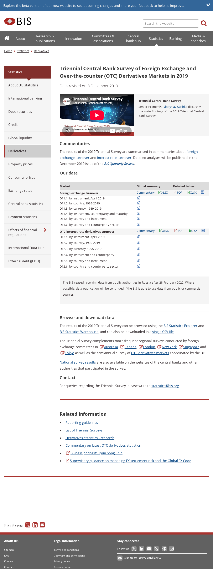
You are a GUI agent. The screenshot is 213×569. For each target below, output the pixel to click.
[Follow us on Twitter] (134, 549)
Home (8, 51)
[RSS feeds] (157, 549)
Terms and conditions (66, 550)
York (169, 347)
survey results (78, 362)
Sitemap (9, 550)
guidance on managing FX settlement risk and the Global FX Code (130, 460)
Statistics (23, 51)
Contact (8, 561)
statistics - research (90, 438)
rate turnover (114, 157)
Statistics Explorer (180, 325)
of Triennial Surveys (84, 430)
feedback (146, 5)
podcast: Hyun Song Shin (97, 453)
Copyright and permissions (69, 555)
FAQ (6, 555)
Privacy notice (62, 561)
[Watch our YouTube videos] (149, 549)
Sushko (175, 107)
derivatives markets (150, 353)
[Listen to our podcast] (164, 549)
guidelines (82, 422)
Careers (9, 567)
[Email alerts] (120, 558)
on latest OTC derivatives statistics (103, 445)
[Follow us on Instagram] (171, 549)
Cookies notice (62, 567)
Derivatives (41, 51)
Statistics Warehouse (79, 331)
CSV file (163, 331)
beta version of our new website (47, 5)
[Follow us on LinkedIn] (142, 549)
